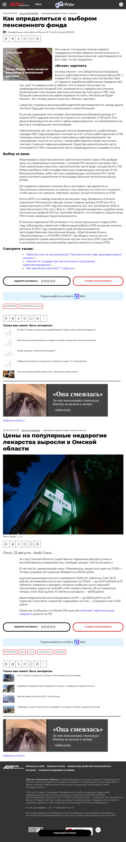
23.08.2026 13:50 (11, 430)
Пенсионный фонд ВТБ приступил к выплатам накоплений (47, 371)
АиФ (20, 536)
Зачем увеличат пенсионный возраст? (36, 350)
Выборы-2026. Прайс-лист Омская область (89, 766)
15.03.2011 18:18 (10, 13)
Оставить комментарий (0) (98, 281)
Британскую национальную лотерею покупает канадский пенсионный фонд (56, 340)
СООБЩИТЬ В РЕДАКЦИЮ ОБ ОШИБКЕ (56, 770)
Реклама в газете (56, 766)
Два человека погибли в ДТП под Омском (38, 696)
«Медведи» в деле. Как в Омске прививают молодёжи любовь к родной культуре (58, 707)
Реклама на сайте (35, 766)
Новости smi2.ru (14, 420)
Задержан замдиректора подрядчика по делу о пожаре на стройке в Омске (56, 686)
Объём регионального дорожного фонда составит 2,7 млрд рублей (51, 361)
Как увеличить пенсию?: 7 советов (49, 268)
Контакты (31, 770)
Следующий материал (64, 833)
